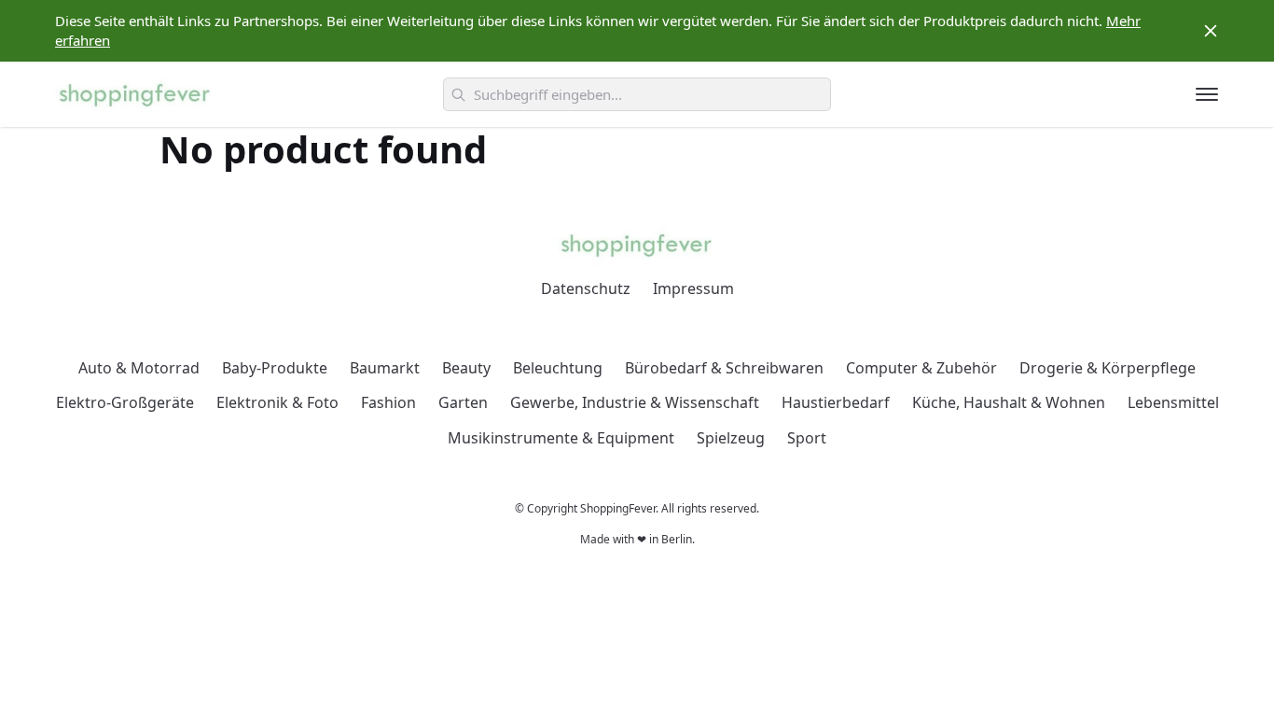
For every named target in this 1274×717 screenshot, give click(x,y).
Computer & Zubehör (921, 368)
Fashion (388, 402)
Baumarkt (385, 368)
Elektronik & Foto (277, 402)
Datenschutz (585, 288)
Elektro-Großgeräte (125, 402)
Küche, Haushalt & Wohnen (1008, 402)
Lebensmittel (1173, 402)
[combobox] (637, 94)
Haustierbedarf (836, 402)
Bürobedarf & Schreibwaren (724, 368)
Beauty (466, 368)
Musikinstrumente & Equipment (561, 438)
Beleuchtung (557, 368)
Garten (463, 402)
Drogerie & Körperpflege (1107, 368)
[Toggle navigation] (1206, 94)
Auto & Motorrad (139, 368)
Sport (806, 438)
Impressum (693, 288)
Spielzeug (731, 438)
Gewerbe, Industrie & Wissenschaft (634, 402)
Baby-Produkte (274, 368)
